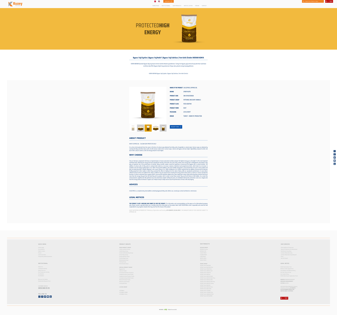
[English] (159, 1)
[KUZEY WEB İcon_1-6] (335, 151)
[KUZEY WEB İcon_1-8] (335, 154)
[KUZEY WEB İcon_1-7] (335, 157)
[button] (168, 1)
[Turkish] (155, 1)
